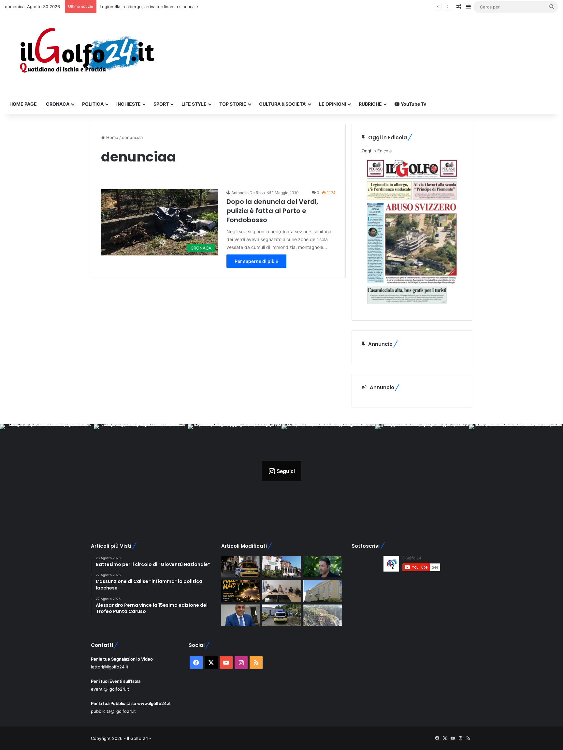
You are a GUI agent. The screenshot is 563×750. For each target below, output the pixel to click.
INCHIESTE (128, 104)
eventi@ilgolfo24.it (110, 689)
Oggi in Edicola (377, 150)
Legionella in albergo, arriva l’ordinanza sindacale (149, 6)
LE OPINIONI (332, 104)
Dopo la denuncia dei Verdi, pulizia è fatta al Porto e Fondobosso (272, 210)
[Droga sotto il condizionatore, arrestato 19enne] (281, 567)
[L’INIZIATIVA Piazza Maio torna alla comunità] (240, 591)
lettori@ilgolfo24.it (109, 666)
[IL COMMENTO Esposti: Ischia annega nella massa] (322, 567)
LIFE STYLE (194, 104)
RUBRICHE (370, 104)
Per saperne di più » (256, 261)
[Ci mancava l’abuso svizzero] (322, 615)
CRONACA (57, 104)
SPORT (161, 104)
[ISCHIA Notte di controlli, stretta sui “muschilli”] (240, 567)
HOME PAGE (23, 104)
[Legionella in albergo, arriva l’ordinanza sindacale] (240, 615)
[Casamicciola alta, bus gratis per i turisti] (281, 591)
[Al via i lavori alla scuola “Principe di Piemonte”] (322, 591)
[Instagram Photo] (47, 471)
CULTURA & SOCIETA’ (282, 104)
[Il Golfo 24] (86, 54)
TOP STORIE (232, 104)
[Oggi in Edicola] (412, 307)
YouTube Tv (413, 104)
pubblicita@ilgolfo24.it (113, 711)
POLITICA (93, 104)
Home (111, 137)
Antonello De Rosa (248, 192)
